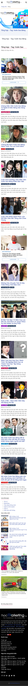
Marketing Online (5, 645)
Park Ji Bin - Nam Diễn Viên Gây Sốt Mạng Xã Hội (13, 401)
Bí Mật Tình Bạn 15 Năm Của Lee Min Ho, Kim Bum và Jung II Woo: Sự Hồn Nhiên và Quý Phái (13, 321)
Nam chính (12, 184)
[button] (10, 634)
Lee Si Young (5, 482)
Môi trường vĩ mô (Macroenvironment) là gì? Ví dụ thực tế (18, 530)
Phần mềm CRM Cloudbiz (8, 656)
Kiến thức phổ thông (9, 510)
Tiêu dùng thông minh (10, 505)
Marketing (6, 503)
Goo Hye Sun (5, 368)
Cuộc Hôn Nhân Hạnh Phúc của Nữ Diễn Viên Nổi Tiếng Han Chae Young (13, 218)
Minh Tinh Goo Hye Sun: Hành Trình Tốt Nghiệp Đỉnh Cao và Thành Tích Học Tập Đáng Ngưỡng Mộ (12, 363)
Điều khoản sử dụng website (9, 647)
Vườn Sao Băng (14, 112)
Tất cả (5, 501)
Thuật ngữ (4, 640)
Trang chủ (3, 6)
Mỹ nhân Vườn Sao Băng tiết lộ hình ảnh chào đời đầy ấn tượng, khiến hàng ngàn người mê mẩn (13, 439)
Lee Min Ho (4, 326)
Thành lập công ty (6, 669)
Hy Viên (12, 287)
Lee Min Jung (5, 443)
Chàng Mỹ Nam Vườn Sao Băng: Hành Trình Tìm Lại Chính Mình (13, 145)
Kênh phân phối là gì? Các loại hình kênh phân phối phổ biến (17, 523)
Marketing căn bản (6, 642)
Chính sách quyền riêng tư (8, 649)
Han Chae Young (6, 222)
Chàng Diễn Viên (6, 112)
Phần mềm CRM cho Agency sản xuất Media (13, 663)
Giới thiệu (3, 650)
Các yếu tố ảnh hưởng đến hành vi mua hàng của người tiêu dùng (18, 536)
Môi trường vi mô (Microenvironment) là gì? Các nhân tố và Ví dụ (17, 518)
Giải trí (6, 508)
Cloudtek (3, 667)
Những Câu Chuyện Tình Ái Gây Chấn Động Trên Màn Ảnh (13, 284)
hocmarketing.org (15, 683)
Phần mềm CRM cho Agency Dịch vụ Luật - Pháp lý (13, 665)
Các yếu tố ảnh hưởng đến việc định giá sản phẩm (17, 541)
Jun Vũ (3, 149)
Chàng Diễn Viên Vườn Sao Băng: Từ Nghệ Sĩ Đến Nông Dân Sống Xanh (13, 107)
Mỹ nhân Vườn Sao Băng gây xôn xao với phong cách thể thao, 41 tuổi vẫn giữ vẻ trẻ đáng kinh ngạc (14, 478)
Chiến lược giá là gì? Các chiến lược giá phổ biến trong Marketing (17, 548)
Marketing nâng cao (6, 643)
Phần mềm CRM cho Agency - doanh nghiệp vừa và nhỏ (13, 659)
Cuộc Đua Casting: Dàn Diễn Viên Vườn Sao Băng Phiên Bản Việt (13, 180)
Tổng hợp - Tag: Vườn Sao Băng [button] (13, 30)
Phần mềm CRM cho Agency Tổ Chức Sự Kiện (13, 661)
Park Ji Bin (4, 405)
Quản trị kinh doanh (9, 507)
